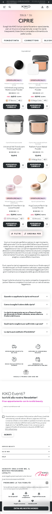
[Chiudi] (47, 483)
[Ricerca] (9, 7)
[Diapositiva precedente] (3, 2)
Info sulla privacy (11, 429)
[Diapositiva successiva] (48, 2)
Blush (48, 40)
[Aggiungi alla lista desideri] (23, 106)
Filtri (17, 234)
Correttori (31, 40)
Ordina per (34, 234)
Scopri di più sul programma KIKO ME (13, 479)
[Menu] (4, 7)
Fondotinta (11, 40)
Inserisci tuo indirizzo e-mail (12, 406)
